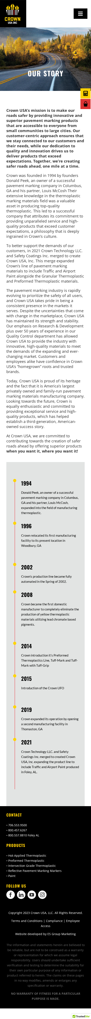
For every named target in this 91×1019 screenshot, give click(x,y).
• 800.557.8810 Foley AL (22, 835)
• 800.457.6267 (16, 830)
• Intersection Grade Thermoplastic (31, 866)
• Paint (10, 876)
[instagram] (42, 894)
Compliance (54, 921)
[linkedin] (21, 894)
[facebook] (10, 894)
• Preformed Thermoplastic (25, 861)
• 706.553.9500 (16, 825)
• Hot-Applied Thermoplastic (26, 855)
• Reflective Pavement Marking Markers (34, 871)
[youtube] (32, 894)
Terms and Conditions (27, 921)
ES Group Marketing (61, 934)
